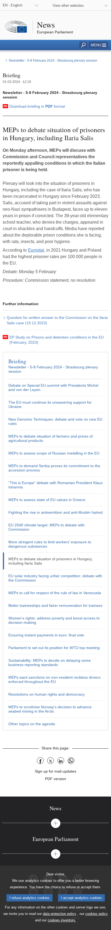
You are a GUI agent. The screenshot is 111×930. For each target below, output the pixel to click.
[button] (98, 45)
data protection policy (59, 914)
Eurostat (36, 250)
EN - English (12, 5)
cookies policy (96, 914)
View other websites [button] (68, 5)
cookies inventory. (62, 920)
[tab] (55, 808)
